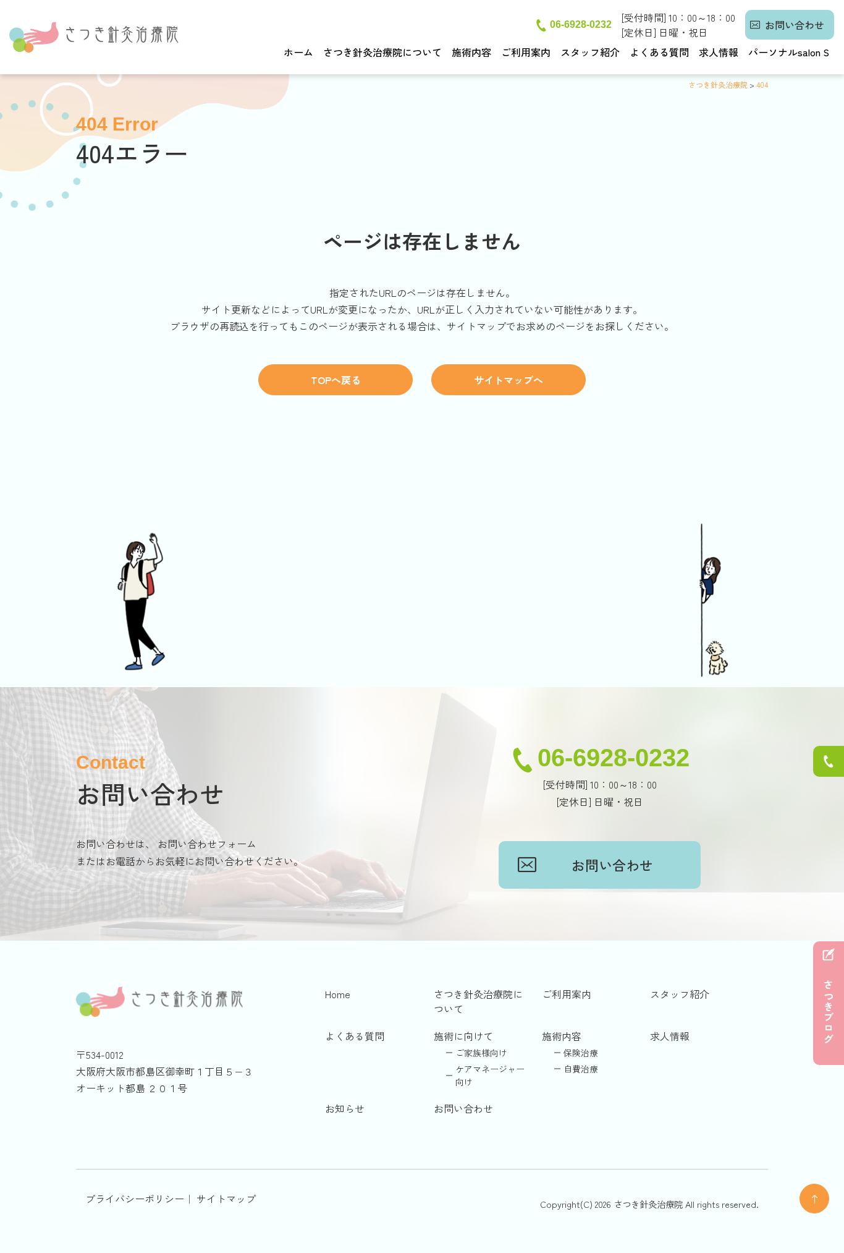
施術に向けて (463, 1035)
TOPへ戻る (336, 379)
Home (337, 993)
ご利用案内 (526, 52)
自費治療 (580, 1069)
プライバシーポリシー (134, 1198)
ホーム (298, 52)
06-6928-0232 (581, 24)
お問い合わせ (794, 24)
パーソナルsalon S (788, 52)
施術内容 (471, 52)
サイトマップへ (508, 379)
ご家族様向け (481, 1052)
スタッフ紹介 (590, 52)
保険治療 (580, 1052)
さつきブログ (828, 1012)
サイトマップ (226, 1198)
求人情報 (718, 52)
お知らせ (345, 1108)
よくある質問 (659, 52)
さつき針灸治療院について (382, 52)
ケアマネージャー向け (490, 1075)
